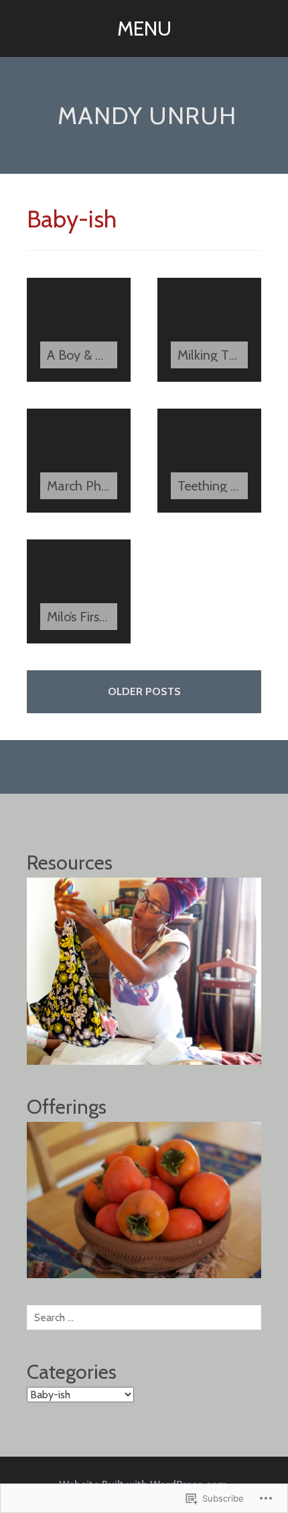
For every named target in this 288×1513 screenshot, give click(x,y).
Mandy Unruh (147, 115)
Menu (144, 28)
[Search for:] (144, 1317)
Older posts (144, 691)
